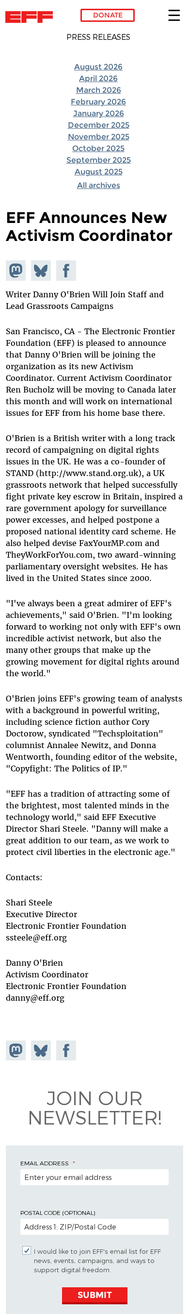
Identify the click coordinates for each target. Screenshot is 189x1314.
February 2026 (98, 101)
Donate (108, 15)
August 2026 (98, 66)
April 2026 (98, 78)
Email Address (44, 1163)
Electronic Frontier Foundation (31, 17)
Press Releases (98, 36)
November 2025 (98, 136)
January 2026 (98, 113)
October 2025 (98, 148)
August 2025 (99, 171)
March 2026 (98, 90)
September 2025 (98, 160)
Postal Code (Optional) (57, 1212)
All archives (98, 185)
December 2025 (98, 125)
